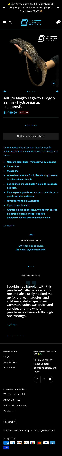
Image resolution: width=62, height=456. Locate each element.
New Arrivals (10, 362)
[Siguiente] (57, 91)
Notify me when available (31, 136)
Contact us (9, 411)
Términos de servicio (14, 394)
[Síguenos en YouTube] (50, 379)
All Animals (9, 367)
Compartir (9, 225)
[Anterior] (4, 91)
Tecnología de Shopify (44, 430)
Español (9, 422)
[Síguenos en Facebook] (37, 379)
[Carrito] (57, 22)
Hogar (6, 356)
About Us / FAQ (11, 399)
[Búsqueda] (10, 22)
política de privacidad (15, 405)
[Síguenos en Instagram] (43, 379)
